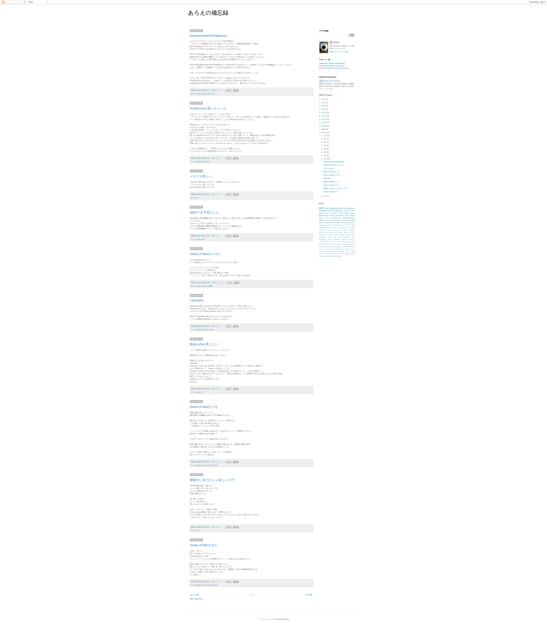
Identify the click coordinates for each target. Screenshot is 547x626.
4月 (325, 152)
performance (330, 249)
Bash (353, 222)
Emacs (327, 218)
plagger (321, 215)
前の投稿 (309, 595)
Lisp (345, 208)
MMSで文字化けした (205, 212)
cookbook (345, 239)
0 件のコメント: (217, 90)
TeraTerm (336, 234)
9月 (325, 139)
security (327, 254)
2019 (324, 103)
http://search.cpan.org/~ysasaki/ (336, 68)
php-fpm (347, 249)
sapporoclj (327, 222)
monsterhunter (206, 94)
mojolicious (338, 246)
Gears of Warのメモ (204, 407)
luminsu (352, 244)
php (353, 220)
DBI (346, 225)
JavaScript (347, 211)
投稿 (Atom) (198, 599)
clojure (321, 213)
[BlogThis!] (229, 90)
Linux (332, 211)
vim (340, 254)
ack (335, 237)
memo (329, 246)
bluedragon (323, 239)
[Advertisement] (340, 284)
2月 (325, 159)
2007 (324, 133)
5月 (325, 149)
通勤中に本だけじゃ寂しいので (212, 480)
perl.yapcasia (339, 249)
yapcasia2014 (333, 256)
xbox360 (210, 286)
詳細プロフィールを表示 (339, 52)
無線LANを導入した (204, 344)
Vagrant (352, 213)
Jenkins (330, 230)
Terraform (342, 234)
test (333, 222)
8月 (325, 142)
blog (353, 237)
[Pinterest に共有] (237, 90)
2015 (324, 106)
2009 (324, 126)
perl (321, 207)
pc (197, 198)
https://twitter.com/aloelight (334, 63)
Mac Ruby (328, 232)
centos (328, 220)
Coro (342, 225)
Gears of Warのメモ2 (205, 254)
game (198, 94)
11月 (326, 136)
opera (203, 239)
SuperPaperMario (349, 218)
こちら (203, 493)
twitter (337, 222)
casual (330, 239)
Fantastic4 (351, 227)
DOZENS (322, 227)
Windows (322, 220)
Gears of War (201, 286)
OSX (335, 232)
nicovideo (351, 246)
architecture (346, 237)
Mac (353, 211)
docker (321, 242)
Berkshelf (322, 225)
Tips (347, 234)
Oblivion (340, 232)
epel (338, 242)
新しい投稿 (194, 595)
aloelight (336, 42)
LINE (336, 230)
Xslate (330, 237)
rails (330, 251)
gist (348, 242)
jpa (342, 244)
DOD (353, 225)
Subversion (322, 234)
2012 (324, 116)
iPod (197, 530)
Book (327, 225)
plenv (353, 249)
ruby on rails (350, 251)
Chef (328, 211)
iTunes (331, 244)
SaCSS (352, 232)
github (353, 242)
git (332, 220)
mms (198, 239)
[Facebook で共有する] (234, 90)
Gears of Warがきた (204, 545)
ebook (334, 242)
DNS (349, 225)
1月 (325, 196)
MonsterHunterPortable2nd (208, 35)
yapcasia (351, 208)
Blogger (286, 619)
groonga (322, 244)
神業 (348, 222)
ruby (326, 215)
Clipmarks (197, 300)
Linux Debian (343, 230)
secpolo (321, 254)
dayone (352, 239)
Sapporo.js (339, 211)
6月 (325, 146)
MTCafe (352, 230)
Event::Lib (335, 227)
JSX (325, 230)
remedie (341, 251)
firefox (206, 329)
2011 (324, 119)
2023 (324, 99)
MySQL (346, 213)
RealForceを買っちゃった (208, 108)
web (343, 254)
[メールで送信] (226, 90)
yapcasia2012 (340, 215)
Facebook (343, 227)
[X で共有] (232, 90)
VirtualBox (322, 237)
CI (330, 225)
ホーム (252, 595)
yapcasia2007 (350, 254)
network (345, 246)
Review (346, 232)
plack (321, 222)
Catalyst (352, 215)
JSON (321, 230)
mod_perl (337, 220)
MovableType (336, 218)
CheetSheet (336, 225)
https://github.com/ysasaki (335, 66)
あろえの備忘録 (208, 13)
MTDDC (321, 232)
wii (202, 392)
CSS (346, 215)
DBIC (321, 218)
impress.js (337, 244)
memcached (323, 246)
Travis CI (352, 234)
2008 (324, 129)
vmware (331, 215)
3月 (325, 155)
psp (213, 94)
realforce (207, 161)
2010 (324, 123)
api (339, 237)
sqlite (332, 254)
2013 (324, 113)
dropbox (327, 242)
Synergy (329, 234)
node (321, 249)
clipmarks (199, 329)
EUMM (328, 227)
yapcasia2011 (323, 256)
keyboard (199, 161)
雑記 (339, 256)
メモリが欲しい (201, 176)
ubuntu (342, 222)
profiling (321, 251)
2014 (324, 109)
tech (336, 254)
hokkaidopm (333, 208)
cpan (326, 208)
